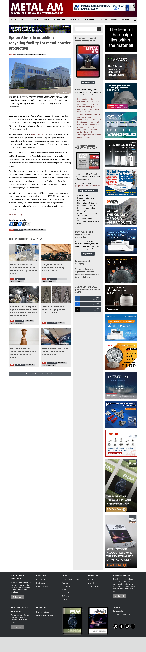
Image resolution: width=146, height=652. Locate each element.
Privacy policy (118, 611)
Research (61, 322)
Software (79, 277)
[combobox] (88, 29)
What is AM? (75, 20)
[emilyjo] (19, 224)
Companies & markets (84, 269)
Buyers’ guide (59, 20)
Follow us (17, 627)
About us (116, 608)
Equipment (79, 274)
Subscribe (17, 597)
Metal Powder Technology (46, 615)
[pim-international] (73, 621)
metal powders (37, 134)
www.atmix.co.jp (16, 214)
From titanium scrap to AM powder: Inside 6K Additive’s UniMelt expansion (88, 109)
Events (114, 20)
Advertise (102, 20)
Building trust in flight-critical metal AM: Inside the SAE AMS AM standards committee (89, 124)
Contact (125, 20)
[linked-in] (132, 626)
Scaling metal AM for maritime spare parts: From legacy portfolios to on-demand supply (89, 116)
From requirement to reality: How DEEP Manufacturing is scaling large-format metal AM (88, 101)
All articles (91, 583)
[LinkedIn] (11, 224)
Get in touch (119, 596)
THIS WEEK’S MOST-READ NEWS (26, 239)
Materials (42, 54)
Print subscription (42, 586)
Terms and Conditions (121, 614)
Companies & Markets (30, 54)
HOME (13, 20)
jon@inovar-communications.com (88, 186)
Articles (46, 20)
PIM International (42, 612)
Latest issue (40, 580)
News (23, 20)
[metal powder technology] (99, 621)
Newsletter (89, 20)
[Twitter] (15, 224)
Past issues (40, 583)
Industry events (93, 586)
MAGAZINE (34, 20)
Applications (62, 279)
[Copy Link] (24, 224)
